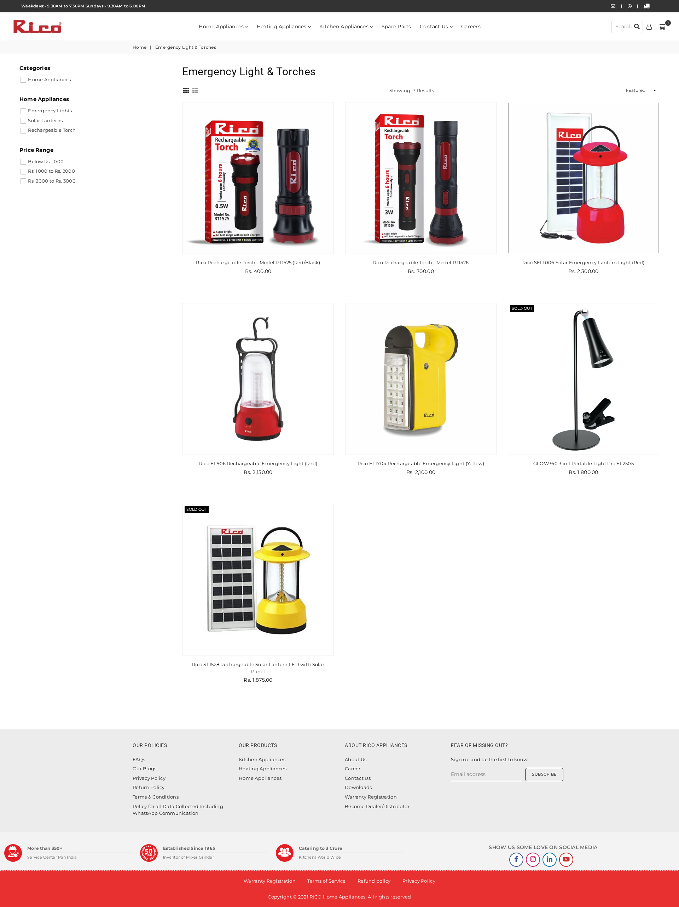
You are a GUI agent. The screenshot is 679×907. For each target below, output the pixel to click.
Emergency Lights (50, 110)
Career (353, 768)
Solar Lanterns (45, 120)
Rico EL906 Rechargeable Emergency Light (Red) (258, 463)
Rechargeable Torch (52, 130)
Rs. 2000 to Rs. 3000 (52, 181)
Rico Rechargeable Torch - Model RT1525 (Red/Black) (258, 262)
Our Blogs (145, 768)
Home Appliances (222, 26)
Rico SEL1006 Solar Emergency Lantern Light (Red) (583, 262)
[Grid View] (186, 90)
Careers (471, 26)
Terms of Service (326, 881)
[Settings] (649, 26)
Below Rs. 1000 (46, 161)
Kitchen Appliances (344, 26)
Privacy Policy (149, 778)
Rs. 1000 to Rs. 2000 (51, 171)
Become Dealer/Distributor (377, 806)
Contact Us (435, 26)
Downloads (358, 787)
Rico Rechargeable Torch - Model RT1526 (421, 262)
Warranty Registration (371, 797)
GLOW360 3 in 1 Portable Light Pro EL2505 (583, 463)
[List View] (195, 90)
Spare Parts (396, 26)
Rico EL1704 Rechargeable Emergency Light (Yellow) (421, 463)
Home (139, 47)
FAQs (139, 759)
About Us (355, 759)
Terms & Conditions (156, 797)
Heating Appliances (282, 26)
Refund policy (374, 881)
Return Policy (149, 787)
